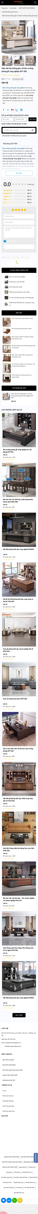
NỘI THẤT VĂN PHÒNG (27, 1157)
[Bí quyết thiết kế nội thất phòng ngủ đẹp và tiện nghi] (7, 349)
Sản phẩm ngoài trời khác (20, 1177)
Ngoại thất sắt (23, 1167)
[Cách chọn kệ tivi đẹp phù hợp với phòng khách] (7, 378)
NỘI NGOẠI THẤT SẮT (30, 1162)
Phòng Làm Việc (7, 1182)
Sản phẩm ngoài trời (6, 1177)
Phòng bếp (17, 1172)
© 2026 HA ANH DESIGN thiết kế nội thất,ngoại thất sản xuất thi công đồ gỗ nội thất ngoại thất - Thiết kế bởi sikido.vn (19, 1209)
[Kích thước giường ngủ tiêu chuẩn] (7, 331)
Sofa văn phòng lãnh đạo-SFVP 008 (15, 699)
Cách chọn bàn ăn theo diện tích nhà (22, 318)
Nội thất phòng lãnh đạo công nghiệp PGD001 (18, 998)
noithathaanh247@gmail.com (13, 1042)
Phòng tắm (9, 1172)
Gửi (19, 246)
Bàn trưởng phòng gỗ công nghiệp (13, 88)
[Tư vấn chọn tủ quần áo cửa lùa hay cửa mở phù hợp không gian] (7, 368)
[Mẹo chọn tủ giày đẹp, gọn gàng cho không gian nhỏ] (7, 358)
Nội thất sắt (19, 1187)
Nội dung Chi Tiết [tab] (10, 144)
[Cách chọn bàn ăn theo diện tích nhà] (7, 322)
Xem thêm (19, 173)
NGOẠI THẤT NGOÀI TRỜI (11, 1157)
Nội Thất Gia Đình (29, 1187)
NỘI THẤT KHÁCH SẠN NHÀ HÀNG (12, 1162)
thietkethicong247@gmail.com (13, 1046)
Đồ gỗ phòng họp (18, 1182)
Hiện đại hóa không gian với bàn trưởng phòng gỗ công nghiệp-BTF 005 (22, 395)
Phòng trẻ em (32, 1167)
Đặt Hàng (32, 119)
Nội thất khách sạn (27, 1172)
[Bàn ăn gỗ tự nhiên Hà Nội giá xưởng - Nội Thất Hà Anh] (7, 339)
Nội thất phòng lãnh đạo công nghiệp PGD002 (18, 549)
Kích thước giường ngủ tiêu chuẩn (22, 328)
